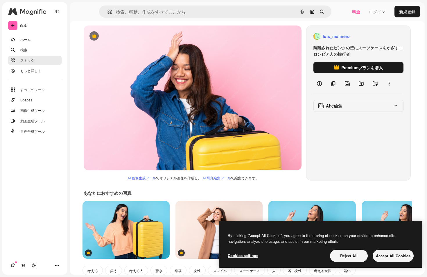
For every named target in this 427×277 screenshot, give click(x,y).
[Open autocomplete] (107, 12)
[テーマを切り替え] (33, 265)
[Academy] (23, 265)
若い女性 (295, 270)
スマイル (220, 270)
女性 (197, 270)
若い (347, 270)
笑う (113, 270)
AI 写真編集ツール (216, 177)
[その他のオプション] (389, 83)
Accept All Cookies (393, 255)
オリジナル (123, 36)
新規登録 (407, 11)
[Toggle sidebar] (57, 11)
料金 (356, 11)
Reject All (349, 255)
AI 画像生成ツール (142, 177)
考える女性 (322, 270)
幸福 (178, 270)
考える (92, 270)
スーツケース (249, 270)
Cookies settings (243, 255)
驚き (158, 270)
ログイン (377, 11)
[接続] (12, 265)
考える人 (136, 270)
